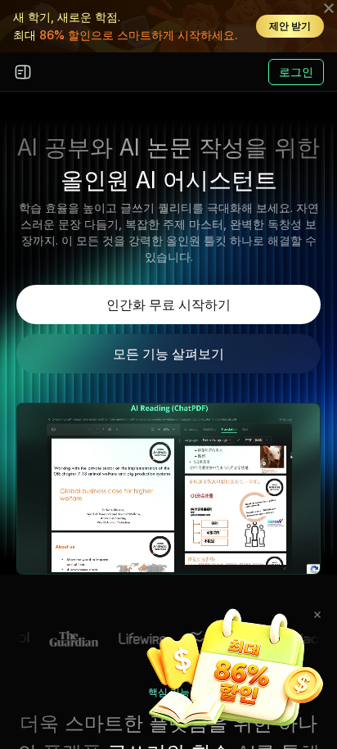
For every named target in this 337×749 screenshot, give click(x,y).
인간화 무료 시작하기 (168, 304)
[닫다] (317, 615)
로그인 (296, 72)
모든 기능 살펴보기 (168, 353)
